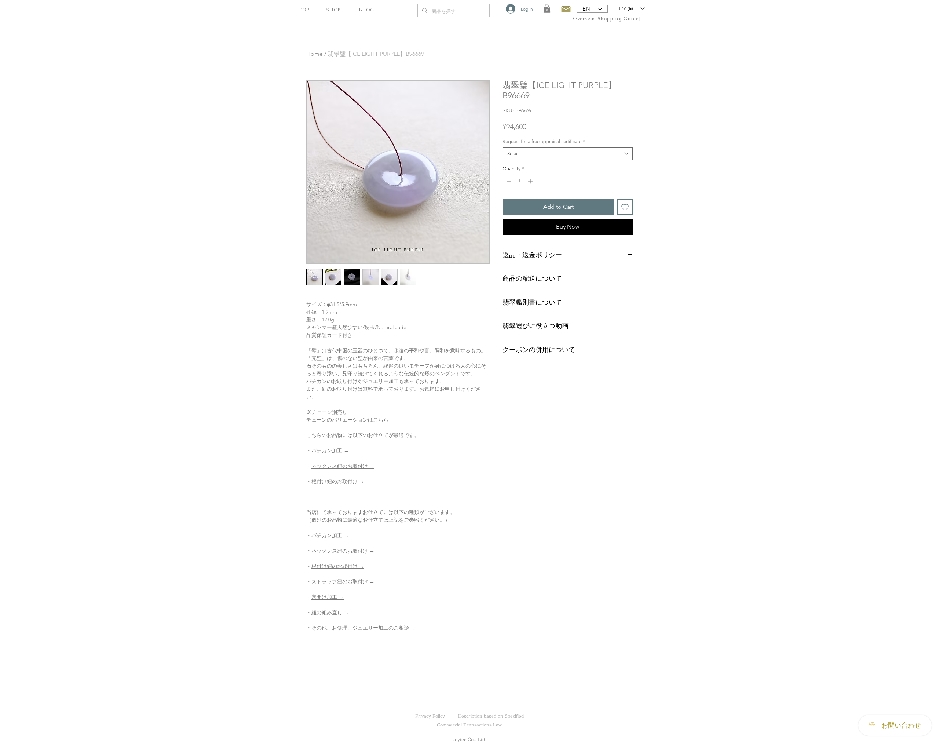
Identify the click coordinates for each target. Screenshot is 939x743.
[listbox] (631, 8)
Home (314, 53)
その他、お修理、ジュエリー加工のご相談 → (363, 627)
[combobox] (568, 153)
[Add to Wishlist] (625, 207)
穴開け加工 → (327, 597)
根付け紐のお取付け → (337, 481)
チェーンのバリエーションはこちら (347, 419)
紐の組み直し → (330, 612)
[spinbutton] (519, 181)
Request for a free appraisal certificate (544, 141)
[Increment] (531, 181)
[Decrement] (508, 181)
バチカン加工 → (330, 450)
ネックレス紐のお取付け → (342, 466)
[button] (547, 8)
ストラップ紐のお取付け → (342, 581)
